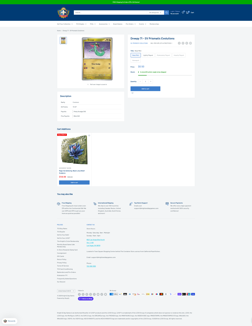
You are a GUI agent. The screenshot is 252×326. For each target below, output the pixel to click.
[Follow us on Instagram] (90, 294)
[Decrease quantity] (140, 81)
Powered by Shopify (63, 298)
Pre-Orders (129, 24)
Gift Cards (60, 256)
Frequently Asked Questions (67, 278)
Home (59, 30)
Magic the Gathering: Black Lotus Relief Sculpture (72, 172)
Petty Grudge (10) (80, 111)
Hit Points (64, 107)
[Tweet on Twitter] (186, 43)
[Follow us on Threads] (86, 294)
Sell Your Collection (63, 24)
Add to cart (145, 89)
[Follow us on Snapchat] (105, 294)
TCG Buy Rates (62, 228)
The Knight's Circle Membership (68, 241)
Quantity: (134, 81)
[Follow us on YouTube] (98, 294)
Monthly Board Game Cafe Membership (66, 245)
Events (141, 24)
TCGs (91, 24)
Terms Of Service (63, 266)
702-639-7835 (91, 266)
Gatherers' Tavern (65, 168)
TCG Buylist (61, 232)
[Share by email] (190, 43)
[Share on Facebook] (179, 43)
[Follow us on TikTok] (101, 294)
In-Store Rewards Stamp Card (67, 250)
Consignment (61, 253)
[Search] (166, 12)
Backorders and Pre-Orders (66, 272)
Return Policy (61, 259)
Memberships (154, 24)
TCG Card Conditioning (65, 269)
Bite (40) (77, 116)
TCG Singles (80, 24)
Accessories (103, 24)
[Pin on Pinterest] (183, 43)
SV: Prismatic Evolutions (139, 43)
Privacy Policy (62, 263)
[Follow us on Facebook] (79, 294)
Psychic (63, 111)
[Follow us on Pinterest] (94, 294)
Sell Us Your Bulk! (63, 235)
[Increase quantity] (151, 81)
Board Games (117, 24)
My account (174, 13)
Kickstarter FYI (62, 275)
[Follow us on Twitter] (83, 294)
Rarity (63, 102)
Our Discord (61, 282)
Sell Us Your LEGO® (63, 238)
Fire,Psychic (65, 116)
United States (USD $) (64, 291)
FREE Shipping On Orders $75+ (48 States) (126, 2)
